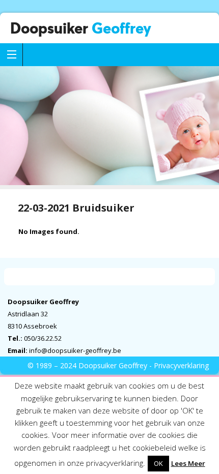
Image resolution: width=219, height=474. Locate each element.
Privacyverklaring (181, 365)
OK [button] (158, 463)
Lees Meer (188, 463)
